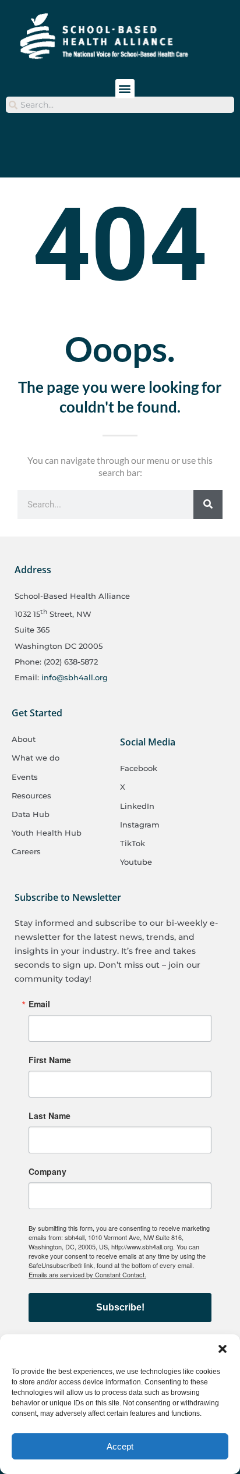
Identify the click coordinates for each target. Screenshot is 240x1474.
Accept (120, 1446)
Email (39, 1004)
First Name (50, 1060)
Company (47, 1171)
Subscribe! (120, 1307)
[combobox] (120, 105)
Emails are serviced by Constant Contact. (87, 1274)
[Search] (208, 504)
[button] (222, 1349)
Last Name (49, 1115)
